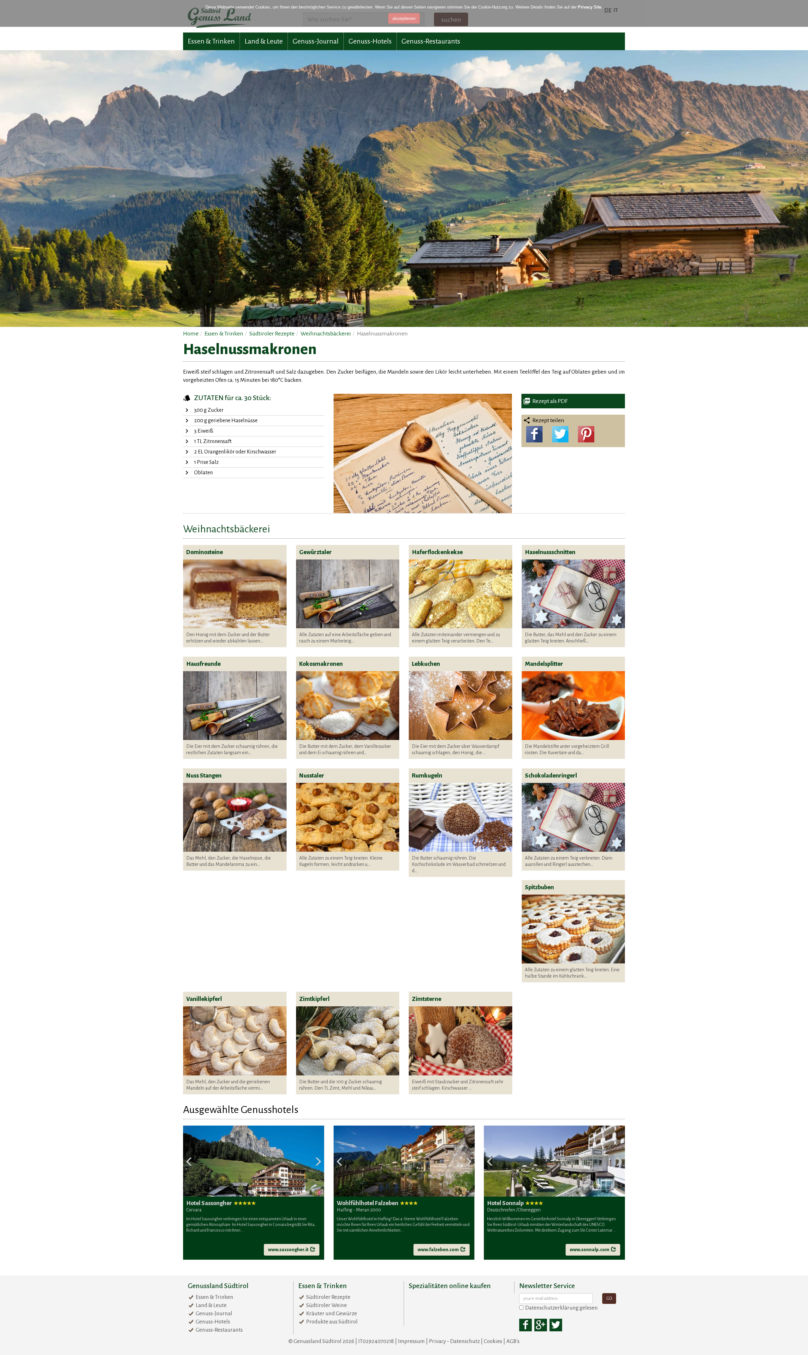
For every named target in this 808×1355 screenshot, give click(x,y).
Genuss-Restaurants (430, 41)
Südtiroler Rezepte (328, 1297)
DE (607, 10)
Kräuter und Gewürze (331, 1314)
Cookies (493, 1341)
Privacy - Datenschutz (454, 1341)
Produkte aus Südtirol (332, 1322)
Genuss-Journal (316, 41)
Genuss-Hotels (370, 41)
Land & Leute (264, 41)
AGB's (513, 1341)
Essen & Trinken (211, 41)
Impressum (411, 1341)
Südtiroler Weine (326, 1305)
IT (616, 10)
